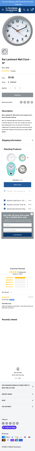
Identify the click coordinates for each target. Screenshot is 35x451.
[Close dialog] (32, 214)
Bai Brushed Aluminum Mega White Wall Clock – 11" (17, 209)
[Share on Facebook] (21, 102)
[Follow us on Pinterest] (10, 423)
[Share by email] (32, 102)
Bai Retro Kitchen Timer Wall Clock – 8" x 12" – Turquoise (17, 205)
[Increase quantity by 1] (20, 88)
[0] (31, 10)
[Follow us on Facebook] (3, 423)
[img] (5, 297)
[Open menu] (3, 9)
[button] (9, 277)
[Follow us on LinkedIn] (17, 423)
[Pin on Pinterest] (24, 102)
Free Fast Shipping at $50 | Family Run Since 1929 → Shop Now (17, 3)
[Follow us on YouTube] (14, 423)
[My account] (28, 10)
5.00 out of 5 (22, 272)
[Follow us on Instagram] (6, 423)
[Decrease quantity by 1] (10, 88)
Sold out (17, 95)
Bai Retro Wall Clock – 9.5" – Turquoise (17, 200)
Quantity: (4, 88)
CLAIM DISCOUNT (17, 234)
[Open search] (24, 10)
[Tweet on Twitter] (28, 102)
